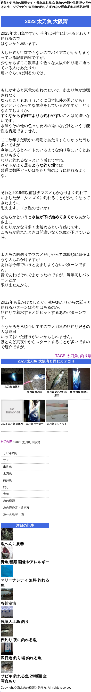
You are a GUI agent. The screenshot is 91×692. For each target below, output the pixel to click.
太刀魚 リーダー (34, 423)
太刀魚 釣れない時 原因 (57, 394)
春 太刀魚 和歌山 (79, 392)
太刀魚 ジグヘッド (57, 423)
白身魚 (7, 480)
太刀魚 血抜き (12, 386)
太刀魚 (7, 473)
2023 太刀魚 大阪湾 (12, 423)
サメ (6, 460)
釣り (6, 487)
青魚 (6, 494)
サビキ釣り (10, 453)
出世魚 (7, 466)
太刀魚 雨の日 (34, 392)
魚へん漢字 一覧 (13, 514)
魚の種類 (9, 500)
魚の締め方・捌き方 (16, 507)
